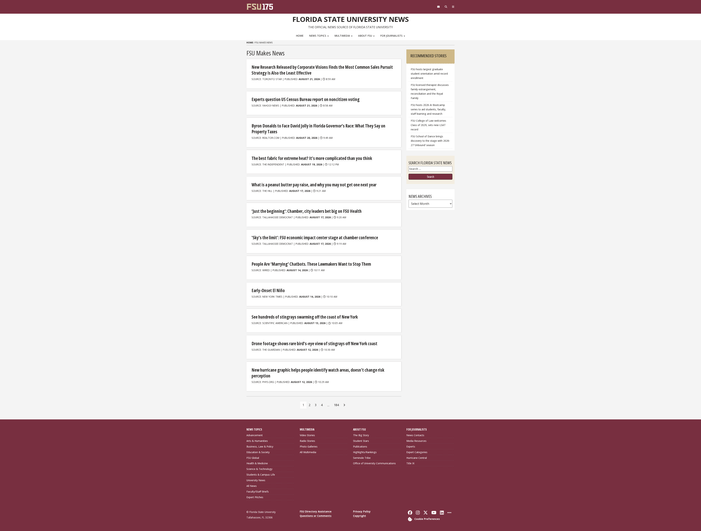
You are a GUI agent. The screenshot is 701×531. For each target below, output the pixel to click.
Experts (410, 446)
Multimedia (342, 35)
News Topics (318, 35)
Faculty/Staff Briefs (257, 491)
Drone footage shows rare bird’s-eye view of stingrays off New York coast (314, 343)
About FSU (365, 35)
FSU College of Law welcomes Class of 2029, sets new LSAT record (428, 125)
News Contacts (415, 435)
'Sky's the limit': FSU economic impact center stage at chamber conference (315, 238)
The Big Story (361, 435)
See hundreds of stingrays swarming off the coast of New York (305, 317)
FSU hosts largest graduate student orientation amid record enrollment (429, 73)
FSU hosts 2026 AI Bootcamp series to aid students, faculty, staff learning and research (428, 109)
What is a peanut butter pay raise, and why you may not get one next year (314, 185)
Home (299, 35)
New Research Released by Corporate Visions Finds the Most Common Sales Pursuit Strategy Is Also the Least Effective (322, 70)
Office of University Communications (374, 463)
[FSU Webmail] (438, 7)
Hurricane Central (416, 458)
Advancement (254, 435)
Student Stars (361, 441)
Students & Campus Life (260, 474)
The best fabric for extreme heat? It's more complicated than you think (312, 158)
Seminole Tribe (362, 458)
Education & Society (258, 452)
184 (336, 405)
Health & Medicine (257, 463)
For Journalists (391, 35)
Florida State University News (350, 19)
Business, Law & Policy (259, 446)
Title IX (410, 463)
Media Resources (416, 441)
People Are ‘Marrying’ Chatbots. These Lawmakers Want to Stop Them (311, 264)
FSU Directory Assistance (316, 511)
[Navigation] (453, 7)
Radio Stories (307, 441)
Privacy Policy (362, 511)
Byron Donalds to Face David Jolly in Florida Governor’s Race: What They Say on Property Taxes (318, 129)
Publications (360, 446)
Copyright (359, 516)
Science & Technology (259, 469)
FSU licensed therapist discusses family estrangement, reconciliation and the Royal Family (430, 91)
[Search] (446, 7)
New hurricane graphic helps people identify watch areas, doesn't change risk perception (318, 373)
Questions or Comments (315, 516)
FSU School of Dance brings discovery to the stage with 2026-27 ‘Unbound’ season (430, 141)
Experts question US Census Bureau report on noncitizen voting (306, 99)
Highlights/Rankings (365, 452)
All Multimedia (308, 452)
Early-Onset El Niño (268, 290)
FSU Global (252, 458)
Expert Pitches (254, 497)
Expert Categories (416, 452)
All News (251, 486)
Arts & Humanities (257, 441)
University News (255, 480)
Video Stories (307, 435)
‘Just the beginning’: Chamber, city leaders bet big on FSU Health (307, 211)
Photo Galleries (308, 446)
